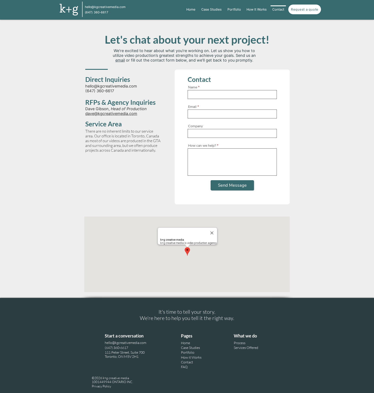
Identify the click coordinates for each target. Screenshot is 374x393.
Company (195, 126)
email (120, 60)
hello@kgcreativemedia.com (111, 86)
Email (192, 106)
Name (192, 87)
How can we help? (202, 145)
